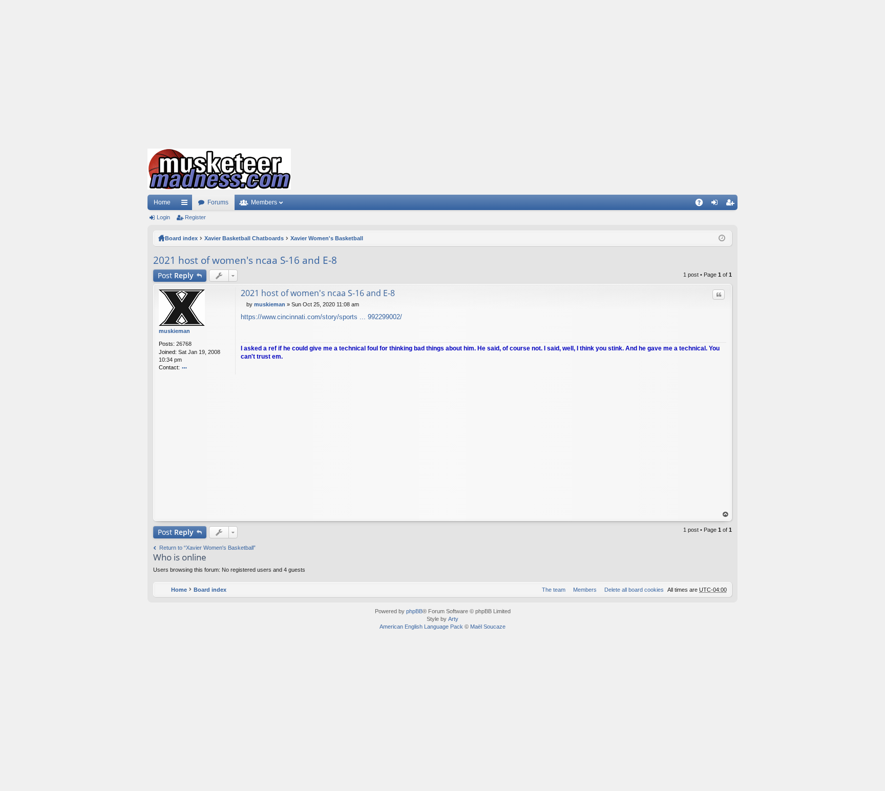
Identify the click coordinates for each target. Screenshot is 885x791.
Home (162, 202)
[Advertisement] (442, 71)
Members (264, 202)
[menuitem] (632, 590)
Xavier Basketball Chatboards (244, 238)
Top (726, 514)
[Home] (219, 169)
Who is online (179, 557)
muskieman (174, 331)
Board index (181, 238)
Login (163, 217)
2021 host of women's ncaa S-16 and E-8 (245, 260)
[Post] (243, 304)
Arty (453, 619)
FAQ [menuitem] (702, 204)
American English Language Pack (421, 626)
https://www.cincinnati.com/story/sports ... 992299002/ (321, 317)
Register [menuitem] (732, 204)
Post (176, 275)
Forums (217, 202)
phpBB (414, 611)
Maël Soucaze (487, 626)
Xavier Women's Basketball (326, 238)
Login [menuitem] (716, 204)
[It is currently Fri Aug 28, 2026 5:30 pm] (722, 238)
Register (195, 217)
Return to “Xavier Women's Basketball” (207, 548)
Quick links (186, 204)
